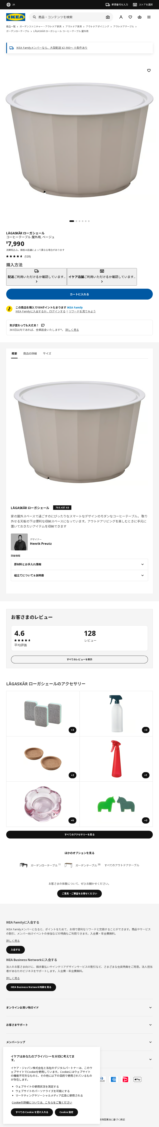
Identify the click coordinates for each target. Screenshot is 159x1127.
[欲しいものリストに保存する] (149, 70)
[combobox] (67, 17)
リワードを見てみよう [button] (82, 311)
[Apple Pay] (137, 1079)
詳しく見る (13, 941)
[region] (79, 139)
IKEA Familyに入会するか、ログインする (41, 311)
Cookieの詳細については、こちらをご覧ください (42, 1102)
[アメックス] (113, 1079)
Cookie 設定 (66, 1112)
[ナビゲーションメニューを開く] (149, 17)
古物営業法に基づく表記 (112, 1119)
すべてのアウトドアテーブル (122, 865)
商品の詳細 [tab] (30, 353)
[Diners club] (101, 1079)
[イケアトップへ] (15, 17)
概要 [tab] (14, 353)
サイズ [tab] (47, 353)
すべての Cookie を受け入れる (32, 1112)
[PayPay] (125, 1079)
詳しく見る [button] (72, 330)
